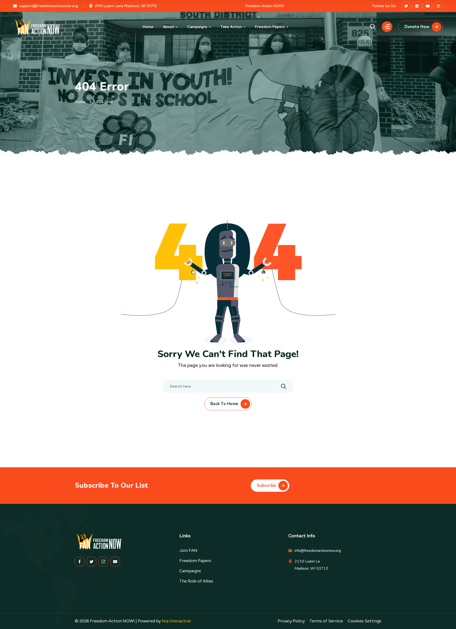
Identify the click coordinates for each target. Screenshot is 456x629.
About (168, 26)
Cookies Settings (364, 621)
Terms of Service (326, 621)
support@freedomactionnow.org (48, 6)
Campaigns (197, 26)
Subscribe (266, 485)
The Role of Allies (196, 581)
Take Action (231, 26)
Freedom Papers (270, 26)
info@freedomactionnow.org (317, 550)
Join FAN (188, 550)
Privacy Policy (291, 621)
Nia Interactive (176, 621)
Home (148, 26)
